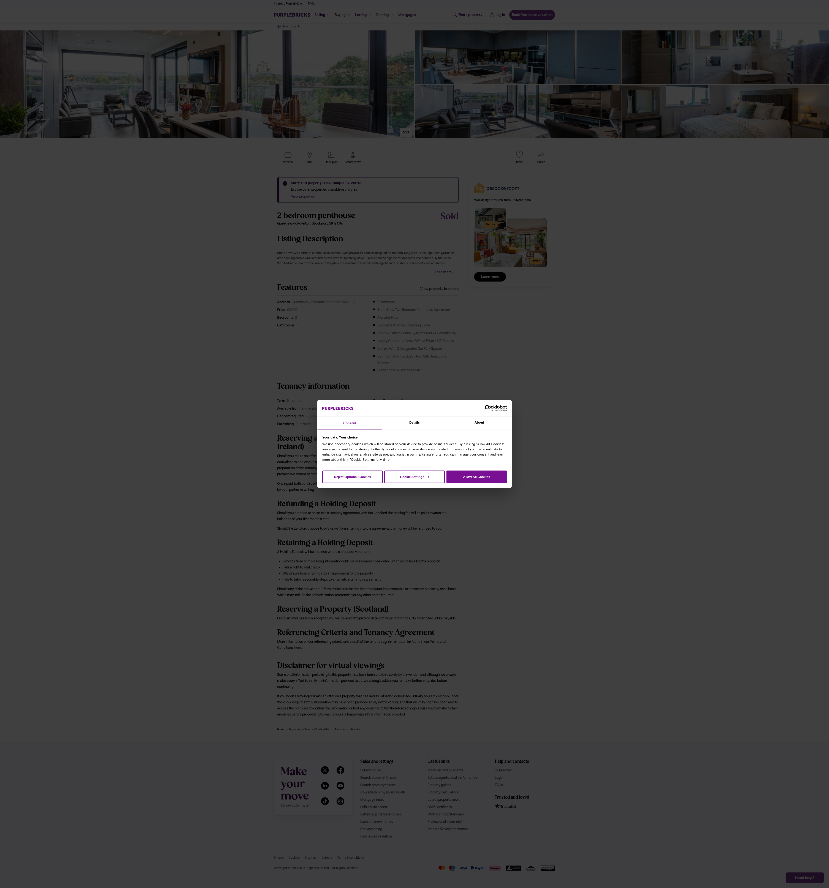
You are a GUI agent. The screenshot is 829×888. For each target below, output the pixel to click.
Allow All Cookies (476, 476)
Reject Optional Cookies (352, 476)
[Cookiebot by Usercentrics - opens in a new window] (488, 408)
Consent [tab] (349, 423)
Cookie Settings (412, 476)
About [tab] (479, 422)
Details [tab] (414, 422)
